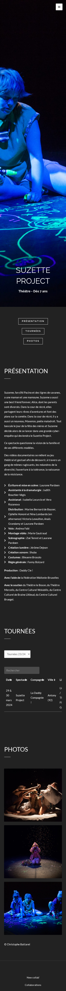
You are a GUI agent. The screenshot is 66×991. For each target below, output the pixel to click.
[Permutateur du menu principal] (59, 7)
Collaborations (33, 984)
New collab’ (33, 977)
